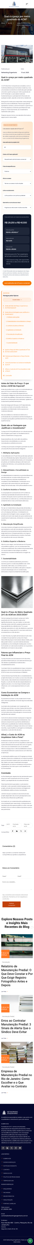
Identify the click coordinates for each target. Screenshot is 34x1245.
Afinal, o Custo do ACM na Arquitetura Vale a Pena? (17, 370)
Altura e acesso (7, 178)
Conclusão (8, 375)
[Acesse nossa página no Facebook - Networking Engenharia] (3, 1148)
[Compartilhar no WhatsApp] (25, 831)
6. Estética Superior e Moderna (15, 338)
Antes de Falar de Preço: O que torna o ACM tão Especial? (16, 306)
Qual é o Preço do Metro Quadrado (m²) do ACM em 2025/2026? (17, 350)
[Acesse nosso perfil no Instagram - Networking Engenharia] (16, 1148)
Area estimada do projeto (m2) (11, 142)
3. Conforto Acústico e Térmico (15, 325)
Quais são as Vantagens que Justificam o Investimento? (17, 313)
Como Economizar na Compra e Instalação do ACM (18, 363)
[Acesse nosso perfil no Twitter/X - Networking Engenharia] (11, 1148)
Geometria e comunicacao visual (11, 202)
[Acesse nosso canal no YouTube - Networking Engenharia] (20, 1148)
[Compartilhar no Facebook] (13, 831)
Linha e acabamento (8, 190)
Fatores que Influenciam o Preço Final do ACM (17, 357)
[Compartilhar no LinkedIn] (17, 831)
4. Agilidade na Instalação (13, 330)
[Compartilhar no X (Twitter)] (21, 831)
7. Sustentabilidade (11, 342)
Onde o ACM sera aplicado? (10, 154)
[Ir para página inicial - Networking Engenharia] (9, 1112)
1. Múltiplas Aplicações (12, 317)
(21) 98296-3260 (6, 1209)
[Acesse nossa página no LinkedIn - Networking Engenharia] (7, 1148)
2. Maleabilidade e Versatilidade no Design (18, 321)
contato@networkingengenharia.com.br (14, 1216)
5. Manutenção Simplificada (14, 334)
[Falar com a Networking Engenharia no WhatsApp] (30, 1240)
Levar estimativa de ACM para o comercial (17, 283)
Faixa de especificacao (9, 166)
